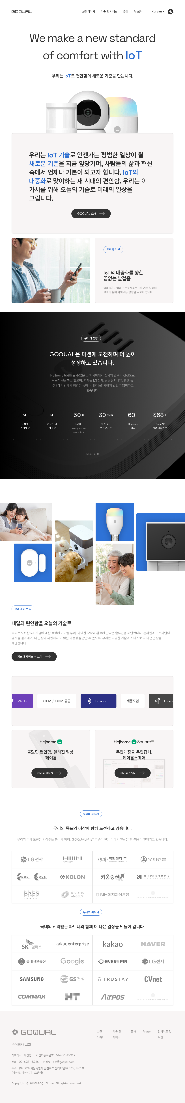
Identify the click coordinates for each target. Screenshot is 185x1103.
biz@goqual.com (63, 1062)
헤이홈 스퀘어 (128, 773)
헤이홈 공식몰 (45, 773)
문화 (125, 11)
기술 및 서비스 (109, 11)
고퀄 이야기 (88, 11)
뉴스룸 (138, 11)
